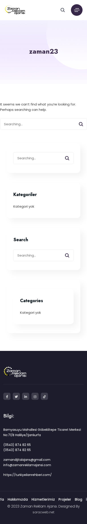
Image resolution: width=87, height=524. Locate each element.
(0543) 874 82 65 (17, 445)
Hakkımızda (18, 499)
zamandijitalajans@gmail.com (26, 459)
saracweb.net (43, 512)
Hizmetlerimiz (43, 499)
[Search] (81, 125)
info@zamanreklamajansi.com (27, 465)
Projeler (64, 499)
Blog (78, 499)
